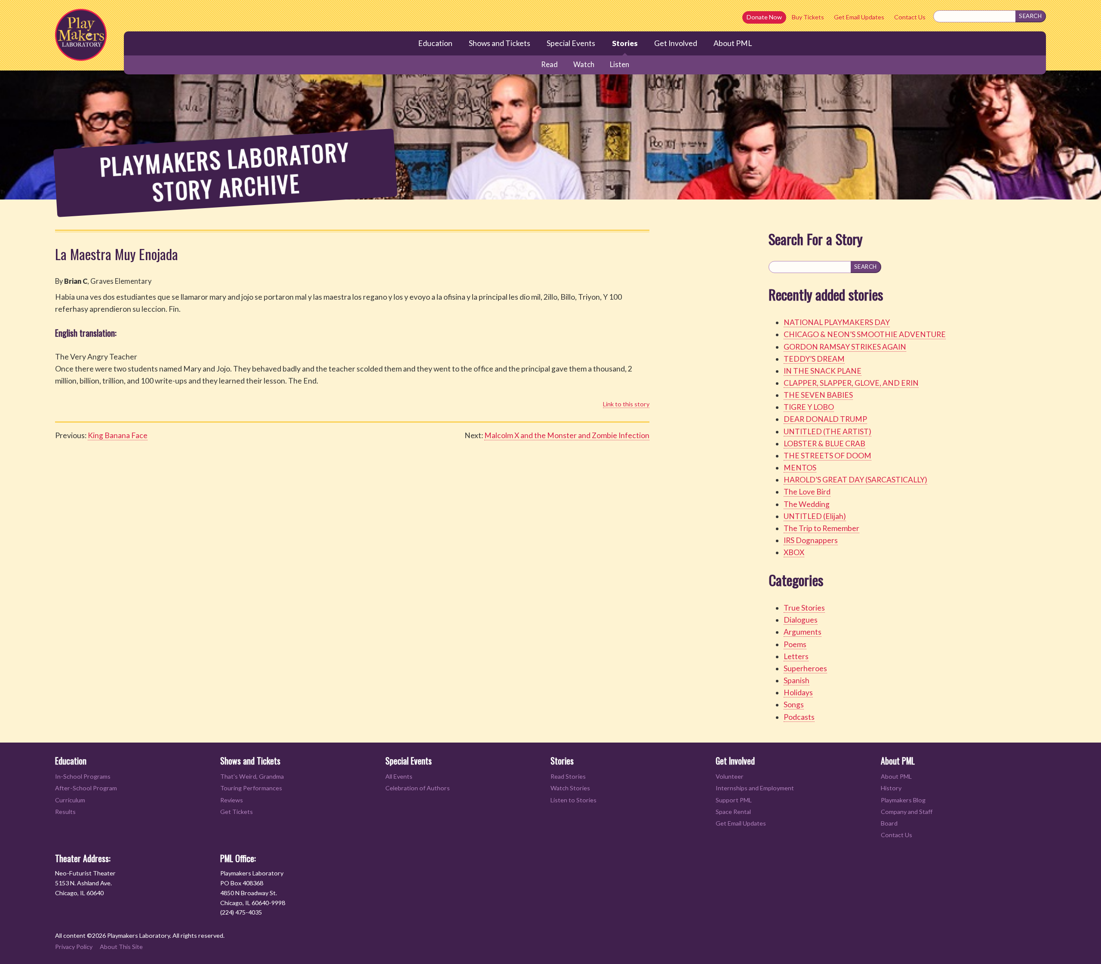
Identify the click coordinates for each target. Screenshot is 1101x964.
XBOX (794, 552)
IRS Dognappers (811, 540)
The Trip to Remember (821, 528)
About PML (732, 43)
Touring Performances (251, 788)
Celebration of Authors (417, 788)
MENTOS (800, 467)
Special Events (571, 43)
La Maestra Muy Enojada (116, 253)
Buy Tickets (808, 17)
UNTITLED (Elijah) (815, 516)
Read (549, 64)
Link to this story (626, 404)
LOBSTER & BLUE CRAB (824, 443)
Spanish (796, 680)
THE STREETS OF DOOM (827, 455)
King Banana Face (118, 435)
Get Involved (675, 43)
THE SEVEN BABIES (818, 394)
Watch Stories (570, 788)
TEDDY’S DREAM (814, 358)
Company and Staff (906, 811)
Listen (619, 64)
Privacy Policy (73, 946)
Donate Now (764, 17)
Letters (796, 656)
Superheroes (805, 668)
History (891, 788)
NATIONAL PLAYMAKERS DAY (837, 322)
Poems (795, 644)
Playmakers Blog (903, 800)
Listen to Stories (573, 800)
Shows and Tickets (499, 43)
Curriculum (70, 800)
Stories (625, 43)
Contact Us (910, 17)
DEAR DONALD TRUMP (825, 419)
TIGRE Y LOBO (809, 406)
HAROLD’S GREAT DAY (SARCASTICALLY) (855, 479)
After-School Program (86, 788)
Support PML (734, 800)
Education (435, 43)
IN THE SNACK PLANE (822, 370)
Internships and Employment (755, 788)
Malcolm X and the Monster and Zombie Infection (566, 435)
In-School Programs (83, 776)
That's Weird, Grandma (252, 776)
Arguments (802, 631)
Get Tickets (236, 811)
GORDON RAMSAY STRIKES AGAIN (845, 346)
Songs (794, 704)
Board (889, 823)
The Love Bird (807, 491)
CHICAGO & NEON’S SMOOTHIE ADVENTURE (865, 334)
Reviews (231, 800)
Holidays (798, 692)
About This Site (121, 946)
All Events (398, 776)
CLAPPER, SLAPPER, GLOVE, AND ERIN (851, 382)
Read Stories (568, 776)
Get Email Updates (859, 17)
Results (65, 811)
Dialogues (801, 619)
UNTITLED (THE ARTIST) (827, 431)
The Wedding (807, 504)
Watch (583, 64)
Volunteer (730, 776)
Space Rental (733, 811)
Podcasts (799, 716)
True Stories (804, 607)
